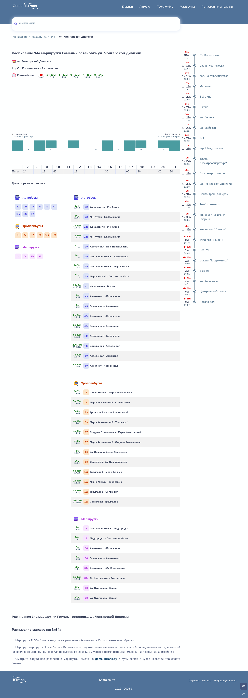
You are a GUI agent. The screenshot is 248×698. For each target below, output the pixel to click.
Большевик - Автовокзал (97, 306)
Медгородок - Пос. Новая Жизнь (101, 538)
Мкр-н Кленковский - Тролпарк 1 (101, 422)
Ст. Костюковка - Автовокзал (37, 68)
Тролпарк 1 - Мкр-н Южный (97, 471)
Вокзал (196, 270)
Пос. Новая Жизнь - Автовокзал (101, 256)
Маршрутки (30, 247)
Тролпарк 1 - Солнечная (95, 491)
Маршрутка (187, 6)
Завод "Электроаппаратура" (205, 161)
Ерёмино (197, 96)
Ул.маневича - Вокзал (94, 286)
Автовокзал (199, 302)
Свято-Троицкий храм (205, 194)
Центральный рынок (204, 291)
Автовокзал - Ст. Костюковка (99, 568)
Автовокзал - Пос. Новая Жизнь (101, 246)
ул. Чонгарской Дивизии (34, 61)
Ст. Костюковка (201, 55)
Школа (195, 107)
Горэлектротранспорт (205, 173)
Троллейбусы (32, 226)
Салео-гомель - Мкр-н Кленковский (103, 392)
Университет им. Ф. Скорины (204, 217)
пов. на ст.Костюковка (205, 76)
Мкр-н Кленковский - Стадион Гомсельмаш (107, 442)
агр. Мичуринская (203, 148)
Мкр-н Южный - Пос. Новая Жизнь (102, 276)
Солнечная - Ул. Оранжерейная (100, 461)
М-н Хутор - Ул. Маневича (97, 216)
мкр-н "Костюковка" (204, 65)
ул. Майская (199, 127)
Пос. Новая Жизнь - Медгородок (101, 528)
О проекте (194, 680)
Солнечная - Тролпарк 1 (95, 501)
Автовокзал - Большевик (97, 296)
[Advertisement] (96, 106)
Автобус (145, 6)
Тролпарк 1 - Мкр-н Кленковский (101, 412)
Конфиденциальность (225, 680)
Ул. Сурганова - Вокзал (95, 587)
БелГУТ (196, 250)
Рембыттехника (201, 204)
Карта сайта (107, 680)
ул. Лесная (198, 117)
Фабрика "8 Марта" (203, 240)
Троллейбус (165, 6)
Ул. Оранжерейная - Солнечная (100, 452)
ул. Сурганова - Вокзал (95, 597)
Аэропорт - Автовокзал (95, 365)
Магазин (197, 86)
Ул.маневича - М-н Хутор (96, 206)
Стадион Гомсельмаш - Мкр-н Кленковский (107, 432)
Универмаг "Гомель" (204, 229)
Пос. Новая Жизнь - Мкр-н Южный (102, 266)
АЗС (194, 138)
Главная (127, 6)
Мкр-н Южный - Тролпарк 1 (97, 481)
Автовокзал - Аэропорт (95, 355)
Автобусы (30, 197)
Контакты (206, 680)
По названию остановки (217, 6)
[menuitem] (127, 7)
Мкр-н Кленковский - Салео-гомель (102, 402)
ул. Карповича (200, 281)
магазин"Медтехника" (205, 260)
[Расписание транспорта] (31, 6)
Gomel (18, 6)
